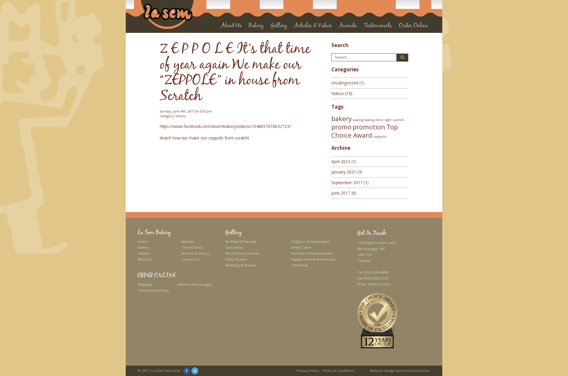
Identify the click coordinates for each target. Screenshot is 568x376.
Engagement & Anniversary (313, 259)
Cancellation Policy (153, 290)
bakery (341, 118)
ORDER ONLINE (157, 276)
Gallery (143, 253)
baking (358, 120)
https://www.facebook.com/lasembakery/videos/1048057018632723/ (225, 126)
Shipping (144, 284)
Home (143, 241)
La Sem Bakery (154, 233)
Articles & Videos (313, 26)
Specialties (234, 247)
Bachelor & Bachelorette (312, 253)
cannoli (398, 120)
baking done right (377, 120)
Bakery (143, 247)
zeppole (379, 136)
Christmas (299, 265)
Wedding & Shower (241, 265)
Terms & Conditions (338, 370)
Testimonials (378, 26)
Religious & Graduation (310, 241)
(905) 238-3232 (376, 278)
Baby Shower (236, 259)
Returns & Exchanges (195, 284)
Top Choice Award (364, 131)
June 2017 (340, 193)
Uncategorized (344, 83)
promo (341, 127)
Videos (180, 116)
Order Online (413, 26)
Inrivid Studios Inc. (415, 370)
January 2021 (343, 172)
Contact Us (191, 259)
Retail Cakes (301, 247)
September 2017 (347, 182)
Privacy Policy (308, 370)
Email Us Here (379, 284)
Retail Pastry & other (242, 253)
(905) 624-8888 (376, 272)
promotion (369, 127)
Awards (188, 241)
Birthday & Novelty (240, 241)
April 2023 (340, 161)
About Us (231, 26)
